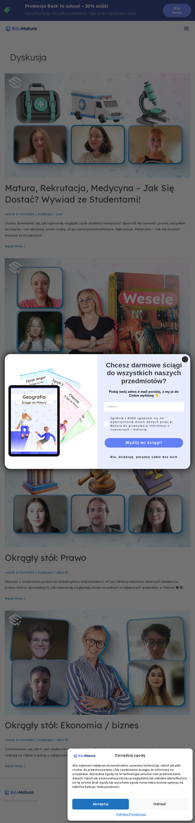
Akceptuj (100, 804)
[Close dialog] (185, 359)
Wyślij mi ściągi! (144, 443)
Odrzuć (159, 804)
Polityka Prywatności (131, 814)
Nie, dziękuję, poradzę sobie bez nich (143, 457)
